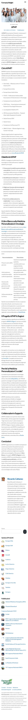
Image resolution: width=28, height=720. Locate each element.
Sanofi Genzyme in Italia (11, 658)
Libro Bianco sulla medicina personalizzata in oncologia (13, 229)
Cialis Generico (9, 573)
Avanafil (7, 555)
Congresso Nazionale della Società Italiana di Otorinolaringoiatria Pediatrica (14, 639)
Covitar (7, 614)
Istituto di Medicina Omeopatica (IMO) (15, 602)
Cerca (3, 528)
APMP (14, 27)
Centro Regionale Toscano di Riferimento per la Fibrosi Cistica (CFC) (15, 649)
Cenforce (7, 559)
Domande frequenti (6, 689)
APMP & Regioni (11, 321)
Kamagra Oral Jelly (10, 582)
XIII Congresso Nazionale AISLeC (14, 653)
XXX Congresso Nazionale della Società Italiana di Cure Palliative (15, 619)
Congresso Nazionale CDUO (8, 611)
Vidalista (7, 578)
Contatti (3, 687)
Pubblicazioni (20, 30)
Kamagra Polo (9, 541)
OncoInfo (5, 358)
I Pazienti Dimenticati (11, 606)
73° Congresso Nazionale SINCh (13, 667)
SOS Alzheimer (9, 633)
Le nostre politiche (16, 689)
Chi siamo (9, 687)
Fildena (7, 550)
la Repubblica (14, 378)
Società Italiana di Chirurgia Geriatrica (15, 644)
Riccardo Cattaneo (10, 30)
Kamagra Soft (9, 545)
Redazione (15, 687)
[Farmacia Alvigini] (6, 684)
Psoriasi (7, 628)
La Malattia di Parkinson (11, 663)
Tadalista (7, 587)
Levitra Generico (9, 564)
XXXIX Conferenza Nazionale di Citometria (13, 624)
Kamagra (7, 592)
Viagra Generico (9, 569)
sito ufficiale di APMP (18, 153)
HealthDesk (21, 312)
